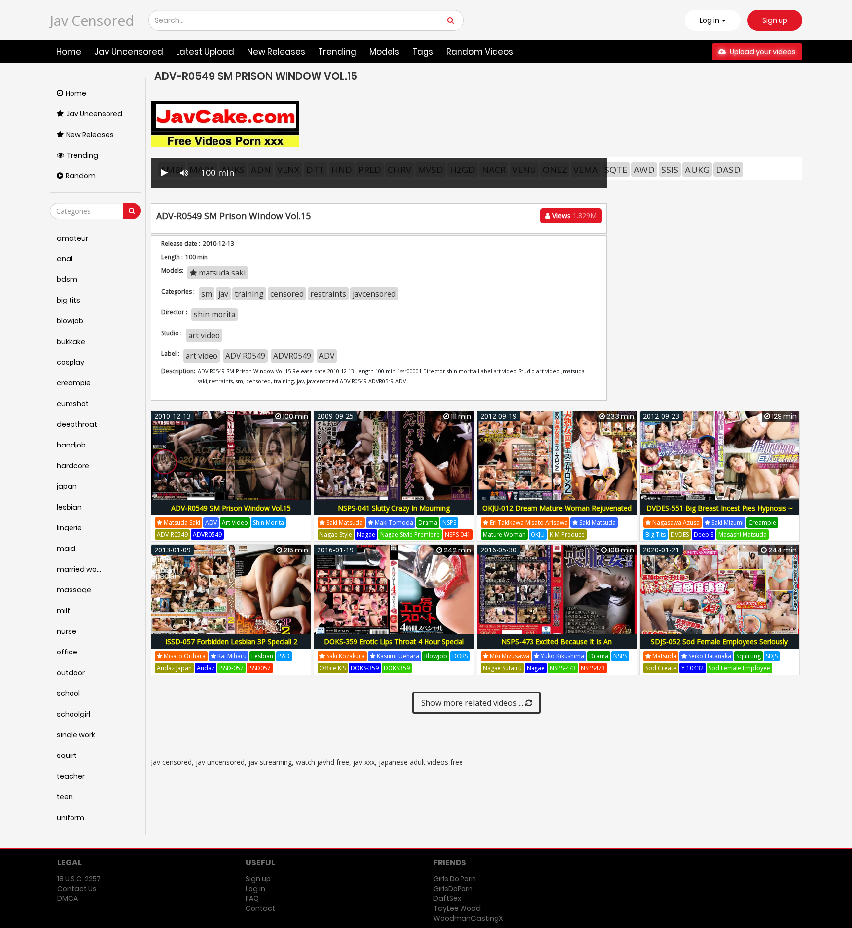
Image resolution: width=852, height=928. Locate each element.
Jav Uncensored (128, 52)
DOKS (460, 656)
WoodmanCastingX (468, 918)
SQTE (615, 169)
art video (204, 335)
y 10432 (692, 668)
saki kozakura (345, 656)
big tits (655, 534)
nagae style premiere (410, 534)
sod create (660, 668)
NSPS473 (593, 668)
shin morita (214, 314)
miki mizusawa (508, 656)
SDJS (772, 656)
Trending (337, 52)
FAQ (252, 898)
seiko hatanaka (709, 656)
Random (81, 176)
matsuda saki (221, 272)
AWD (644, 169)
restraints (328, 293)
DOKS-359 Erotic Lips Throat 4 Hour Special (394, 641)
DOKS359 (397, 668)
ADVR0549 (292, 355)
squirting (748, 656)
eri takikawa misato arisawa (528, 522)
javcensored (374, 293)
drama (427, 522)
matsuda (663, 656)
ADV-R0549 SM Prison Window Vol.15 (231, 508)
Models (384, 52)
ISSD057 (259, 668)
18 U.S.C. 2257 (79, 879)
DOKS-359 (365, 668)
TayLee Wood (457, 908)
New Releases (276, 52)
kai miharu (231, 656)
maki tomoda (393, 522)
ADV (326, 355)
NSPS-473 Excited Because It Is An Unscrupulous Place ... (556, 647)
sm (206, 293)
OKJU (538, 534)
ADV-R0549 (172, 534)
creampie (762, 522)
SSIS (669, 169)
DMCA (67, 898)
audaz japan (174, 668)
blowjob (435, 656)
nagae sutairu (502, 668)
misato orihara (184, 656)
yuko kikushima (561, 656)
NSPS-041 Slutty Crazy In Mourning (394, 508)
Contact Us (77, 889)
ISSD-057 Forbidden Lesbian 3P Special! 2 (231, 641)
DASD (728, 169)
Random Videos (479, 52)
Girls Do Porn (454, 879)
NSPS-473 (563, 668)
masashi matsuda (742, 534)
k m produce (567, 534)
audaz (205, 668)
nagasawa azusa (675, 522)
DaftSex (447, 898)
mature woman (504, 534)
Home (68, 52)
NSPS (449, 522)
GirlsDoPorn (453, 889)
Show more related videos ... (473, 702)
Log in (255, 889)
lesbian (262, 656)
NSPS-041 (458, 534)
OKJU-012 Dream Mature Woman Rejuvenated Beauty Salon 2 (557, 513)
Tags (422, 52)
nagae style (336, 534)
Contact (260, 908)
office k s (333, 668)
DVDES (680, 534)
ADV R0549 (245, 355)
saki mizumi (727, 522)
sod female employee (739, 668)
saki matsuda (344, 522)
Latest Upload (205, 52)
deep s (703, 534)
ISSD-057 (231, 668)
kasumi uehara (397, 656)
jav (223, 293)
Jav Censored (92, 20)
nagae (366, 534)
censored (287, 293)
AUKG (697, 169)
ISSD (284, 656)
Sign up (774, 20)
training (249, 293)
